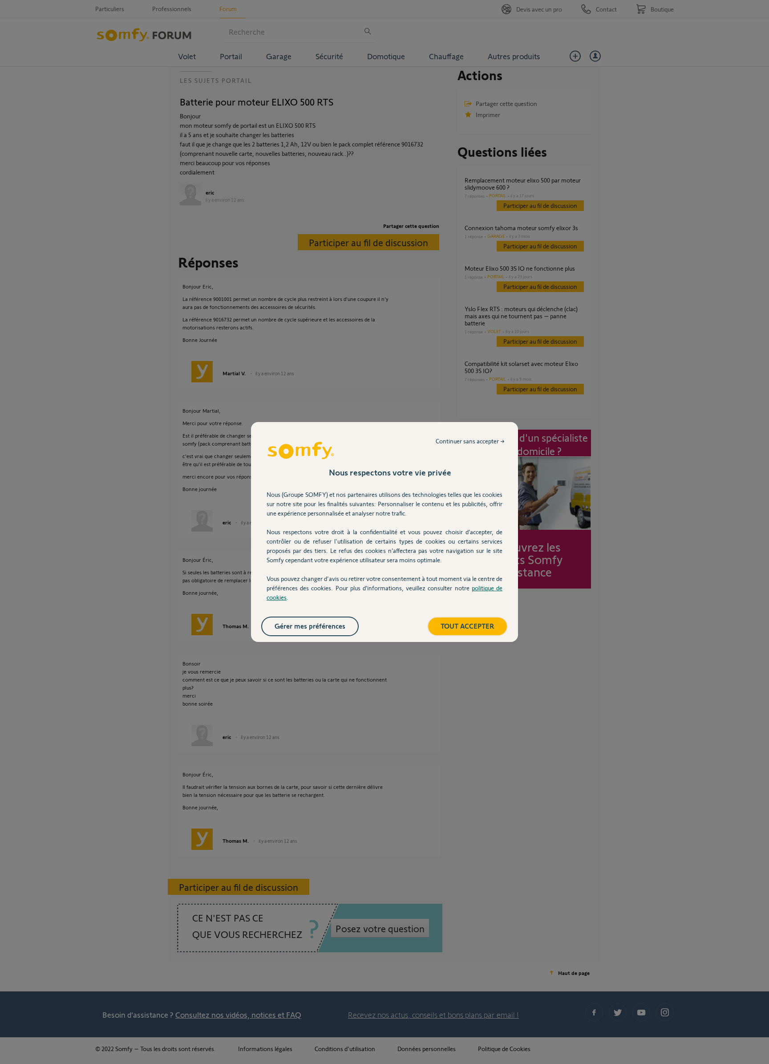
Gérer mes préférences (310, 625)
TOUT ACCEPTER (467, 625)
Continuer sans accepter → (470, 441)
